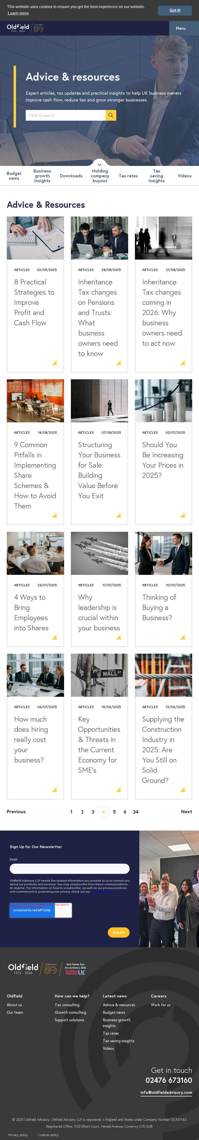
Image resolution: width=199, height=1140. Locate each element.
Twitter (26, 1084)
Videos (185, 176)
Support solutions (69, 1019)
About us (14, 1004)
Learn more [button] (18, 13)
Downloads (71, 176)
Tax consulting (67, 1004)
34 (136, 811)
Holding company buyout (100, 175)
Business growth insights (42, 175)
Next (186, 811)
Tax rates (128, 176)
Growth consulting (70, 1012)
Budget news (14, 175)
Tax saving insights (157, 175)
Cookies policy (48, 1135)
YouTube (40, 1084)
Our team (15, 1012)
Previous (16, 811)
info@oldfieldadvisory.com (166, 1092)
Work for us (161, 1004)
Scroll (99, 162)
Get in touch (169, 1075)
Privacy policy (18, 1135)
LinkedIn (12, 1084)
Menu (181, 28)
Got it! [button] (175, 10)
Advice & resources (119, 1004)
